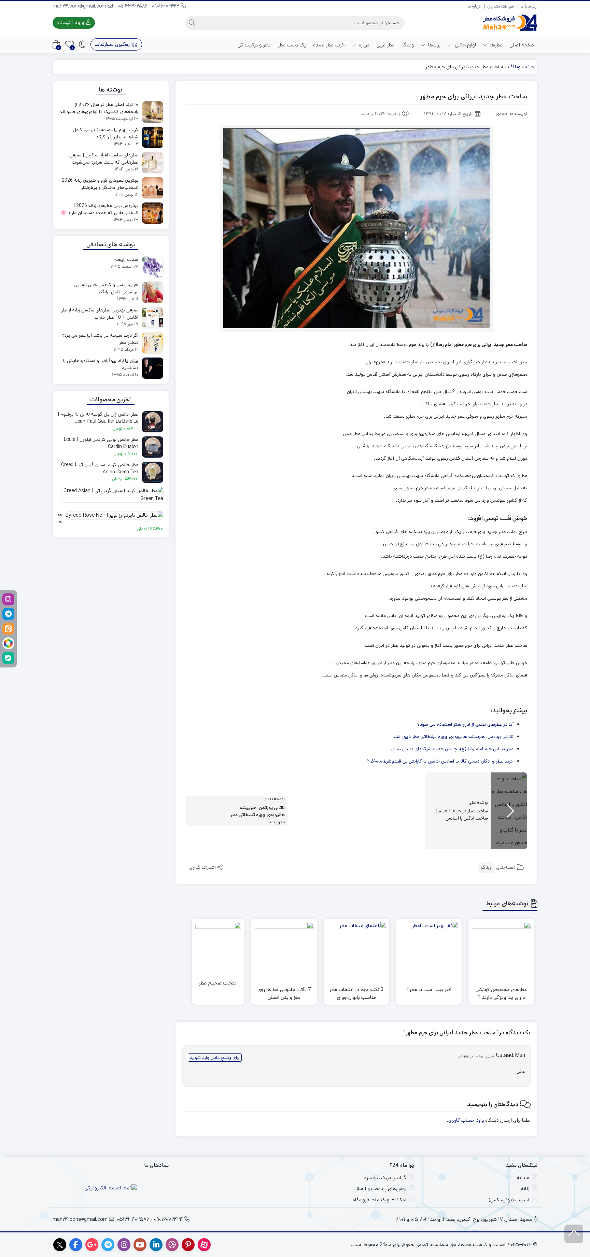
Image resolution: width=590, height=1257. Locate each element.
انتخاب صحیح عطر (218, 983)
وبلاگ (408, 44)
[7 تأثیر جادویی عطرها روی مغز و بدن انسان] (284, 951)
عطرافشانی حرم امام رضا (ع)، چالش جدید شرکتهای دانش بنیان (452, 748)
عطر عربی (386, 44)
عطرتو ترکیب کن (254, 44)
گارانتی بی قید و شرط (384, 1177)
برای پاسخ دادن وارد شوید (215, 1057)
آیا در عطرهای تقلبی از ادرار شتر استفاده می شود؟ (465, 724)
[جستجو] (192, 23)
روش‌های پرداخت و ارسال (380, 1188)
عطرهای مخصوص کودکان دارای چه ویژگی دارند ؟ (501, 993)
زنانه (525, 1188)
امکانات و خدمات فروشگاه (379, 1199)
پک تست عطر (292, 44)
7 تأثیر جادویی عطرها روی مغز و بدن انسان (284, 993)
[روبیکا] (8, 643)
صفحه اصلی (521, 44)
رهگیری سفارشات (113, 44)
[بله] (8, 658)
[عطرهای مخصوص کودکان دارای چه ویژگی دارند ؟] (501, 951)
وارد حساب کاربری (466, 1120)
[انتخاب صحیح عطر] (218, 945)
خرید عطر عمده (329, 44)
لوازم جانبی (464, 44)
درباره (363, 44)
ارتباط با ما (528, 6)
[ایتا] (8, 628)
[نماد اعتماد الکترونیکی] (111, 1188)
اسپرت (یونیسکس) (509, 1199)
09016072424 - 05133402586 (149, 6)
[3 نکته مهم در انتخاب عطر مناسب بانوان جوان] (356, 951)
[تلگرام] (8, 614)
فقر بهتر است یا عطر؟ (429, 989)
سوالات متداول (500, 6)
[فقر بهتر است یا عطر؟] (428, 951)
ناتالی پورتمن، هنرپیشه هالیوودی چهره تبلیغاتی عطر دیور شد (454, 736)
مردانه (523, 1177)
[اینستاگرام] (8, 599)
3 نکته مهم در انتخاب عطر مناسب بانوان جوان (356, 993)
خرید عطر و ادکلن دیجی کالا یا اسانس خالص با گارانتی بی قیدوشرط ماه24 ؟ (440, 761)
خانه (529, 66)
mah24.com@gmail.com (80, 6)
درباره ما (474, 6)
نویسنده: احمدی (511, 113)
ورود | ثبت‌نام (71, 22)
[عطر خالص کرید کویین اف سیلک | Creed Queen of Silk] (111, 497)
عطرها (496, 44)
